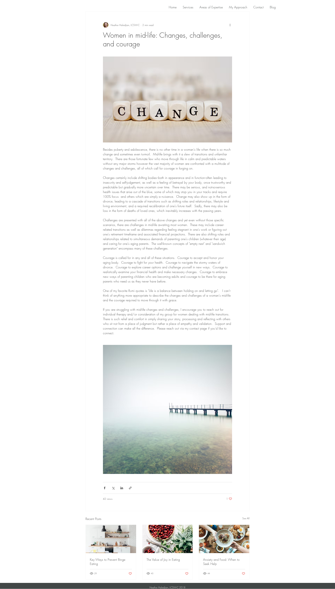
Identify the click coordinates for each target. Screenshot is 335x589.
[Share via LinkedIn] (121, 488)
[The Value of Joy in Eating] (167, 539)
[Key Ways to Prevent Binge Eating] (111, 539)
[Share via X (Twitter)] (113, 488)
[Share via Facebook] (104, 488)
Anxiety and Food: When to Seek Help (221, 561)
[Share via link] (130, 488)
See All (246, 518)
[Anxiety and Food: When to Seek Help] (224, 539)
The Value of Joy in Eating (163, 559)
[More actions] (230, 25)
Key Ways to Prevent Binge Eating (107, 561)
